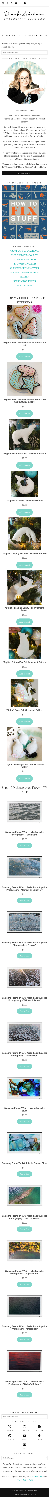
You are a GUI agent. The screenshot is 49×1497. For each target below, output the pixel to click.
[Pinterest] (12, 3)
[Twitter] (3, 3)
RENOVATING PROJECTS (24, 263)
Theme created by (24, 1494)
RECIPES (24, 276)
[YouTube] (16, 3)
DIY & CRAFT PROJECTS (24, 259)
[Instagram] (7, 3)
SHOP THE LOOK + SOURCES (24, 255)
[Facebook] (25, 3)
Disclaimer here (36, 1476)
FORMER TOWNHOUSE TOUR (24, 272)
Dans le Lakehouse (24, 14)
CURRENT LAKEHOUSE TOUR (24, 268)
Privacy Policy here (24, 1479)
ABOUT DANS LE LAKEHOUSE (24, 250)
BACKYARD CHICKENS (24, 281)
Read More (24, 173)
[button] (46, 3)
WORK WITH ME (25, 285)
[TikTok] (20, 3)
